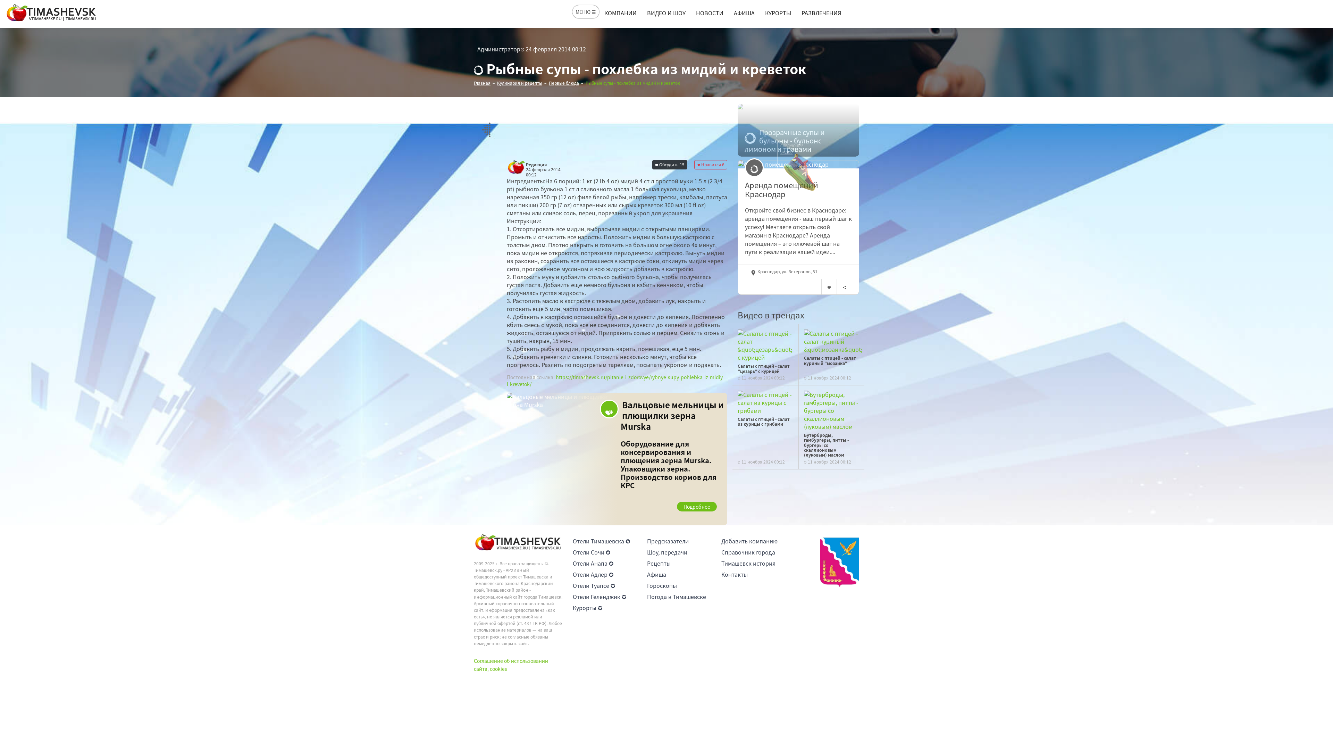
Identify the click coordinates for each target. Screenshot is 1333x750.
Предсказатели (668, 541)
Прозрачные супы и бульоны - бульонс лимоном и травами (785, 140)
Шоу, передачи (667, 552)
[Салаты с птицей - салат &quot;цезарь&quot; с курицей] (765, 344)
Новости (709, 13)
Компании (620, 13)
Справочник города (748, 552)
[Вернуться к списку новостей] (486, 126)
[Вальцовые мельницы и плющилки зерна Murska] (617, 459)
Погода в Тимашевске (676, 596)
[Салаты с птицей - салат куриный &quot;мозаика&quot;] (833, 340)
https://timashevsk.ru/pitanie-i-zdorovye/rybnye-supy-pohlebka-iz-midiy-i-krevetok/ (615, 381)
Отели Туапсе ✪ (594, 585)
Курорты (778, 13)
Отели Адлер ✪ (593, 574)
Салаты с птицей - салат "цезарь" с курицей (764, 368)
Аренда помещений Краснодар (781, 190)
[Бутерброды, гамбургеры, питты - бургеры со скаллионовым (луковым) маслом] (831, 410)
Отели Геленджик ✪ (599, 596)
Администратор (498, 49)
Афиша (744, 13)
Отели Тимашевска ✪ (601, 541)
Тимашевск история (748, 563)
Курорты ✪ (587, 607)
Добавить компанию (749, 541)
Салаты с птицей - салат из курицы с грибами (764, 421)
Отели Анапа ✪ (593, 563)
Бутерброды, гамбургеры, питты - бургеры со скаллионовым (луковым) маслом (826, 445)
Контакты (734, 574)
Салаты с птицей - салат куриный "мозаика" (830, 360)
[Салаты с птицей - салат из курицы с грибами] (765, 402)
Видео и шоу (666, 13)
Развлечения (821, 13)
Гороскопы (662, 585)
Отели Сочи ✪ (591, 552)
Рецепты (659, 563)
